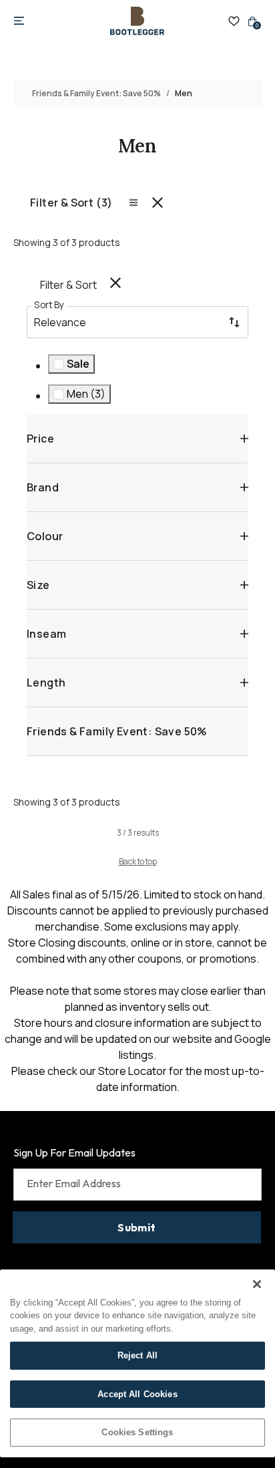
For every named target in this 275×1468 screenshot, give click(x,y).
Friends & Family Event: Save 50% (96, 93)
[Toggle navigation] (19, 21)
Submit (136, 1227)
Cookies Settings (137, 1432)
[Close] (257, 1284)
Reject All (137, 1355)
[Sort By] (234, 322)
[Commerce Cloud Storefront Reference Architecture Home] (137, 21)
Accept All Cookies (137, 1394)
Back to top (138, 861)
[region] (137, 1363)
